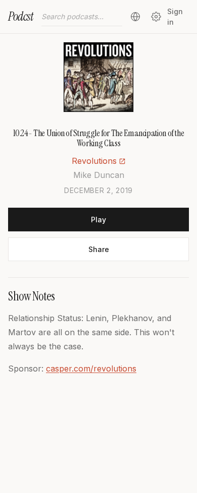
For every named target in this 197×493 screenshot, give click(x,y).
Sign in (175, 16)
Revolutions (94, 161)
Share (98, 249)
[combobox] (81, 16)
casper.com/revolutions (91, 368)
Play (98, 219)
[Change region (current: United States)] (135, 17)
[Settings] (156, 17)
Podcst (20, 16)
